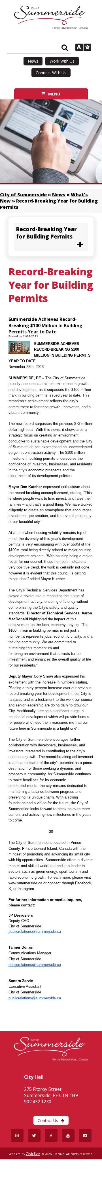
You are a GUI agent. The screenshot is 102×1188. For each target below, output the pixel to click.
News (33, 61)
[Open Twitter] (34, 1135)
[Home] (51, 27)
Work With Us (62, 61)
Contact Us (48, 1120)
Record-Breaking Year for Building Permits (46, 232)
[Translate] (83, 48)
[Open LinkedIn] (85, 1135)
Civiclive (33, 1153)
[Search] (64, 47)
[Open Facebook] (51, 1135)
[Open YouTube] (68, 1135)
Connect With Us (51, 72)
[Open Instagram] (17, 1135)
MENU (54, 94)
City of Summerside (23, 194)
